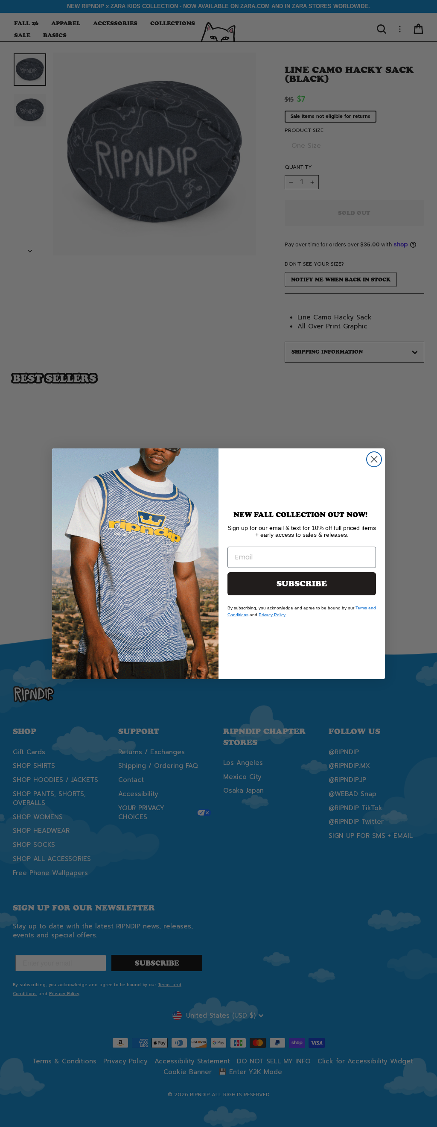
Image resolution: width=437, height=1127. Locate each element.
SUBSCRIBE (302, 583)
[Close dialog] (374, 459)
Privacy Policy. (272, 614)
